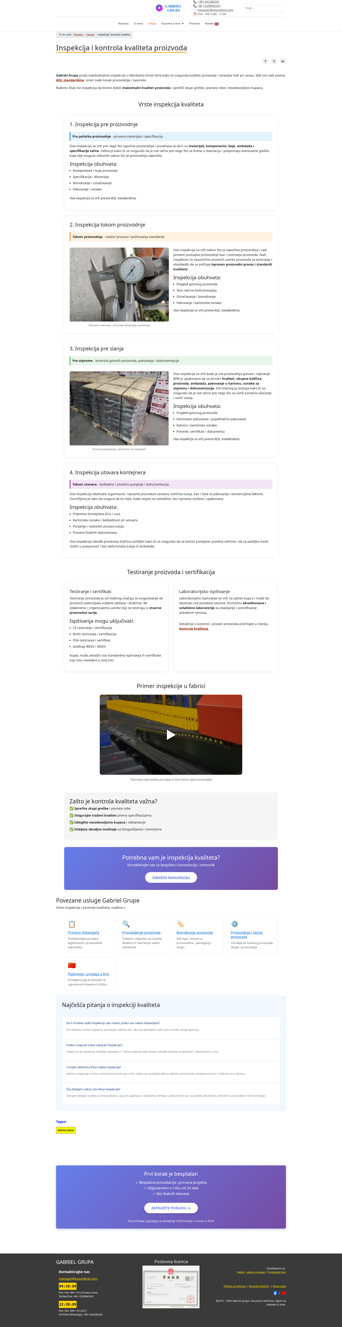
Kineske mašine (66, 1130)
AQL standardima (70, 80)
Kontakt (209, 23)
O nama (138, 23)
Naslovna (123, 23)
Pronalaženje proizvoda (141, 932)
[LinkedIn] (283, 61)
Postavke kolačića (259, 1286)
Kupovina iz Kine (171, 23)
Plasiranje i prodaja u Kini (88, 974)
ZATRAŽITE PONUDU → (171, 1208)
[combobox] (264, 8)
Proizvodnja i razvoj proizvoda (247, 934)
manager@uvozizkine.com (215, 10)
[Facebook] (265, 61)
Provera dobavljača (83, 932)
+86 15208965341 (209, 6)
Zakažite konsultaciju (171, 877)
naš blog (151, 1221)
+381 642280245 (208, 2)
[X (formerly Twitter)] (274, 61)
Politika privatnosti (235, 1286)
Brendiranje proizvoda (195, 932)
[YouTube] (284, 1292)
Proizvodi (194, 23)
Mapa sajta (279, 1286)
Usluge (152, 23)
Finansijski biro (277, 1272)
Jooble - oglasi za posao (251, 1272)
